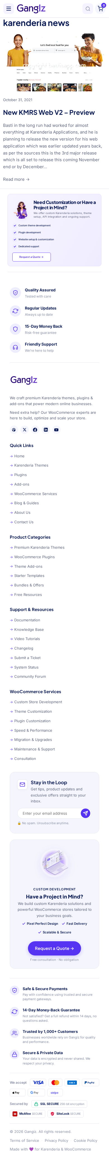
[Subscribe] (85, 813)
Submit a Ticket (25, 657)
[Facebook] (35, 430)
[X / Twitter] (24, 430)
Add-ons (19, 484)
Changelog (21, 648)
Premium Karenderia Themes (37, 547)
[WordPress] (14, 430)
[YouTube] (56, 430)
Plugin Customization (30, 721)
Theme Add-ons (26, 566)
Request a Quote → (31, 256)
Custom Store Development (36, 702)
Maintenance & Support (32, 749)
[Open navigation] (8, 8)
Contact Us (22, 522)
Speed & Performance (31, 730)
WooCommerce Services (33, 493)
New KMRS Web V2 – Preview (49, 112)
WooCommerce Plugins (32, 557)
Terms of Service (24, 1140)
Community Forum (28, 676)
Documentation (25, 620)
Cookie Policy (85, 1140)
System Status (24, 667)
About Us (20, 512)
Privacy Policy (56, 1140)
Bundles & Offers (27, 585)
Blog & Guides (24, 503)
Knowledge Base (27, 629)
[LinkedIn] (46, 430)
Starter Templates (27, 575)
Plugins (18, 474)
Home (17, 456)
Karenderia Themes (29, 465)
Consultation (23, 758)
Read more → (16, 179)
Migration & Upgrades (31, 739)
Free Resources (26, 594)
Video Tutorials (25, 638)
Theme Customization (31, 711)
